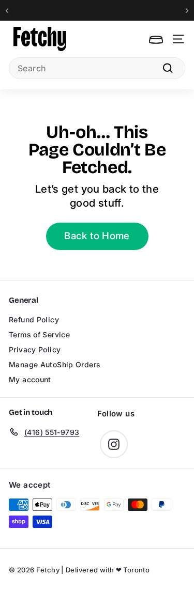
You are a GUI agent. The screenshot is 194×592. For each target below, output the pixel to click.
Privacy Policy (35, 349)
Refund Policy (34, 319)
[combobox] (97, 68)
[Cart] (156, 39)
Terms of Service (39, 334)
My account (30, 379)
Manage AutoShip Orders (54, 364)
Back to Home (97, 236)
